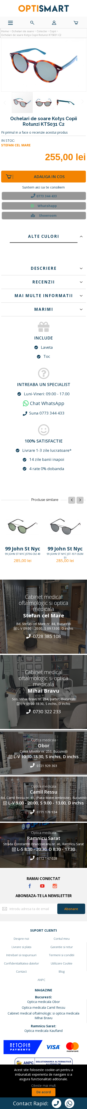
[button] (43, 64)
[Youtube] (43, 885)
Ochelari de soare (23, 31)
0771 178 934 (46, 812)
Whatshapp (47, 206)
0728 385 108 (46, 636)
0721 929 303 (46, 765)
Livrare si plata (21, 947)
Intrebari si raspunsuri (21, 955)
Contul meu (62, 938)
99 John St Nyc (22, 548)
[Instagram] (55, 885)
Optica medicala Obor (43, 1001)
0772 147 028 (46, 858)
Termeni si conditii (61, 955)
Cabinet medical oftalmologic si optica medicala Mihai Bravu (43, 1015)
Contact (21, 971)
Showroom (48, 215)
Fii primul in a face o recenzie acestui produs (34, 132)
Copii (53, 31)
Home (5, 31)
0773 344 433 (46, 196)
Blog (61, 971)
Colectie (42, 31)
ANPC (41, 980)
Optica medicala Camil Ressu (43, 1007)
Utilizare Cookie (61, 963)
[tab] (43, 235)
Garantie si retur (61, 947)
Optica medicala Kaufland (43, 1030)
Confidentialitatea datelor (21, 963)
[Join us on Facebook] (30, 885)
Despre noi (21, 938)
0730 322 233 (46, 711)
